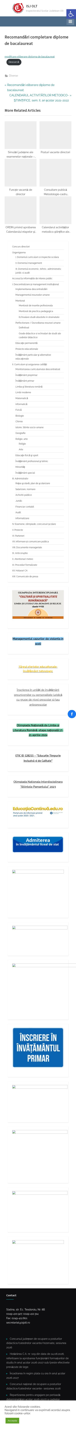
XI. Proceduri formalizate (24, 565)
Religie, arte (21, 439)
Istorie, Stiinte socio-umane (29, 427)
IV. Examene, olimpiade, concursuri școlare (34, 524)
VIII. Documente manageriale (27, 547)
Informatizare (22, 518)
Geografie (20, 433)
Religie (22, 444)
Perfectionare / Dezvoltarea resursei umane (38, 323)
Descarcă (14, 62)
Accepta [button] (12, 1420)
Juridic (18, 501)
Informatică (21, 404)
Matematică (21, 398)
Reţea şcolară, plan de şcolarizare (32, 483)
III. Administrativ (20, 478)
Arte (21, 449)
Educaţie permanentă (26, 343)
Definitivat (24, 327)
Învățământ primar (24, 381)
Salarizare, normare (25, 489)
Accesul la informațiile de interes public (32, 278)
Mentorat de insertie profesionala (36, 305)
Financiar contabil (24, 506)
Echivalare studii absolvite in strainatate (39, 317)
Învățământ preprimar (26, 375)
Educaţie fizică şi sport (26, 455)
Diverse (13, 75)
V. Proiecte (17, 530)
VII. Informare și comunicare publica (30, 541)
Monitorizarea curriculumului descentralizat (37, 369)
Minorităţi (20, 467)
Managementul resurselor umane (32, 295)
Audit (18, 512)
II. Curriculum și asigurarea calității (29, 364)
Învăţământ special (25, 473)
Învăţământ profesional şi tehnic (31, 461)
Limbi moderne (23, 392)
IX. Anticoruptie (20, 553)
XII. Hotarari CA (19, 570)
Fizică (18, 410)
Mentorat (20, 300)
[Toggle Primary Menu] (70, 21)
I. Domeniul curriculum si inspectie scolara (37, 257)
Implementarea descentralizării (31, 289)
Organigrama (19, 252)
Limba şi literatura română (28, 386)
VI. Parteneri (18, 536)
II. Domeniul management (28, 263)
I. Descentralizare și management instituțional (35, 284)
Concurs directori (21, 246)
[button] (71, 14)
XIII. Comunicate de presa (25, 576)
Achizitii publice (23, 495)
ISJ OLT (31, 6)
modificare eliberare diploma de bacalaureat (30, 56)
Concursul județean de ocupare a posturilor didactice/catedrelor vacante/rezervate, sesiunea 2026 (36, 1343)
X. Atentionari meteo (22, 559)
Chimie (19, 421)
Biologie (19, 416)
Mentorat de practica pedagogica (36, 311)
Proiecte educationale (26, 349)
